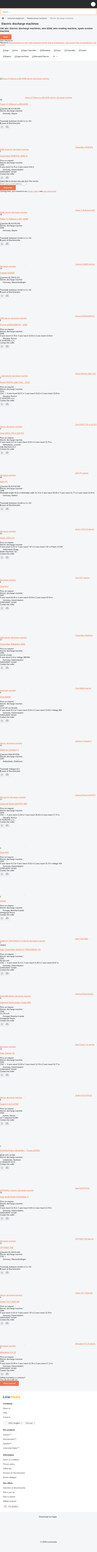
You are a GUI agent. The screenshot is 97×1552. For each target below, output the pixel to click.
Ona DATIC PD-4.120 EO (12, 433)
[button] (93, 4)
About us (6, 1408)
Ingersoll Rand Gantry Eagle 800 (15, 1002)
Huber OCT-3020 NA (9, 1302)
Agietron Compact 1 (9, 750)
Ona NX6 (4, 852)
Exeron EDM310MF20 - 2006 (13, 325)
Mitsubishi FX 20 (8, 1352)
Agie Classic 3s (7, 1053)
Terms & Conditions (11, 1460)
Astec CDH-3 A (7, 538)
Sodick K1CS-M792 (9, 1104)
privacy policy (33, 191)
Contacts (6, 1417)
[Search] (93, 11)
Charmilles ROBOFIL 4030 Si (14, 156)
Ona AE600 (5, 697)
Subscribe (8, 188)
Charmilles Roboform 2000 (12, 644)
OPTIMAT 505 (6, 1247)
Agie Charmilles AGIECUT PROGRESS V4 (20, 949)
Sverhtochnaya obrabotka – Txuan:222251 (20, 1150)
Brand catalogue (9, 1477)
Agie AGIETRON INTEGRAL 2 (14, 1197)
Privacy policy (9, 1464)
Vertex (3, 901)
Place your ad (9, 1383)
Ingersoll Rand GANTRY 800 (13, 804)
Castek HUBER (7, 273)
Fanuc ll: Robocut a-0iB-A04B (14, 104)
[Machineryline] (3, 18)
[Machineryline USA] (17, 4)
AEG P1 (4, 482)
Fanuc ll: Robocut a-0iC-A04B (14, 219)
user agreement (49, 191)
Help (5, 1413)
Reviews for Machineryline (14, 1473)
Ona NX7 (4, 586)
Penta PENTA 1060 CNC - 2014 (15, 382)
